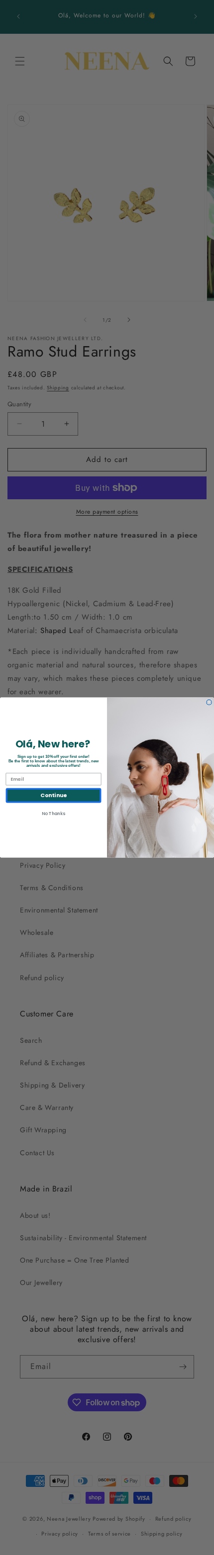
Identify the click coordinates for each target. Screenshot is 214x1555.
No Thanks (53, 813)
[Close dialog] (209, 702)
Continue (53, 795)
